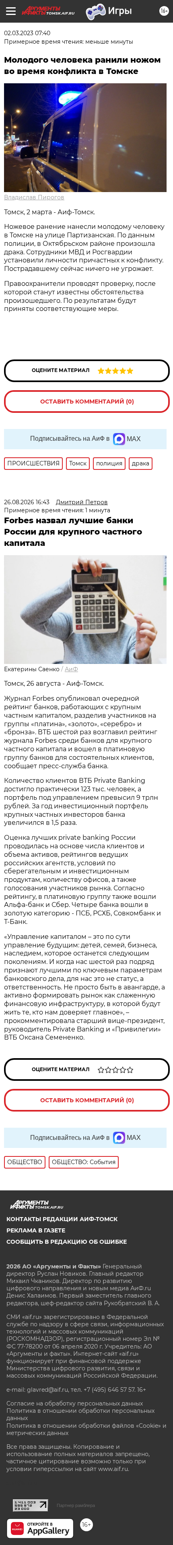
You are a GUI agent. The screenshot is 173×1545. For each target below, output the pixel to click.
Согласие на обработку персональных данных (74, 1403)
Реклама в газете (35, 1230)
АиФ (71, 669)
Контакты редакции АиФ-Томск (61, 1219)
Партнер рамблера (76, 1505)
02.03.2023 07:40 (27, 33)
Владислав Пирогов (34, 197)
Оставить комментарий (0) (87, 401)
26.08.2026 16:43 (26, 502)
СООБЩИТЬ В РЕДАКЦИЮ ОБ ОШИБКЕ (66, 1241)
